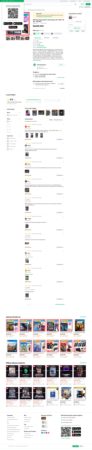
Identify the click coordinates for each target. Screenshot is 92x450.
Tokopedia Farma (10, 433)
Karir (8, 421)
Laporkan (62, 88)
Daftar (88, 4)
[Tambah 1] (74, 22)
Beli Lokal (9, 437)
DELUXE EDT (46, 33)
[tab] (38, 37)
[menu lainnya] (63, 124)
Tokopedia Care (87, 1)
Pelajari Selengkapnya (65, 438)
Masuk (82, 4)
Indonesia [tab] (76, 446)
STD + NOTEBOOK (57, 33)
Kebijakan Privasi (27, 437)
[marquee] (48, 15)
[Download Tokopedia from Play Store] (76, 428)
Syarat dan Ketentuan (28, 435)
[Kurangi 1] (70, 22)
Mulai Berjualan (73, 1)
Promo (79, 1)
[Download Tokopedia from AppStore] (76, 431)
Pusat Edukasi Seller (28, 426)
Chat (72, 31)
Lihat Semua (83, 316)
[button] (85, 7)
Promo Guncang (10, 439)
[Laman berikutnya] (32, 304)
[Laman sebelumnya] (26, 304)
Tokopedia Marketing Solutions (13, 429)
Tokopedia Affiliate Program (13, 425)
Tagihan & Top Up (27, 417)
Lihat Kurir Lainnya (60, 77)
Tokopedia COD (27, 419)
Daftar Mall (26, 428)
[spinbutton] (72, 21)
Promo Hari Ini (10, 435)
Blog (8, 423)
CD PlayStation (23, 10)
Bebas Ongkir (27, 421)
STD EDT (38, 33)
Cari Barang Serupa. (47, 16)
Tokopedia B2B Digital (11, 427)
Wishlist (77, 31)
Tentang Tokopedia (64, 1)
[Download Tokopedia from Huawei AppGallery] (76, 435)
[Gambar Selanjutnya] (28, 38)
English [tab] (81, 446)
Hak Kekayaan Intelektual (12, 419)
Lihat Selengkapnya (37, 60)
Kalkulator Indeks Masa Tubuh (13, 431)
